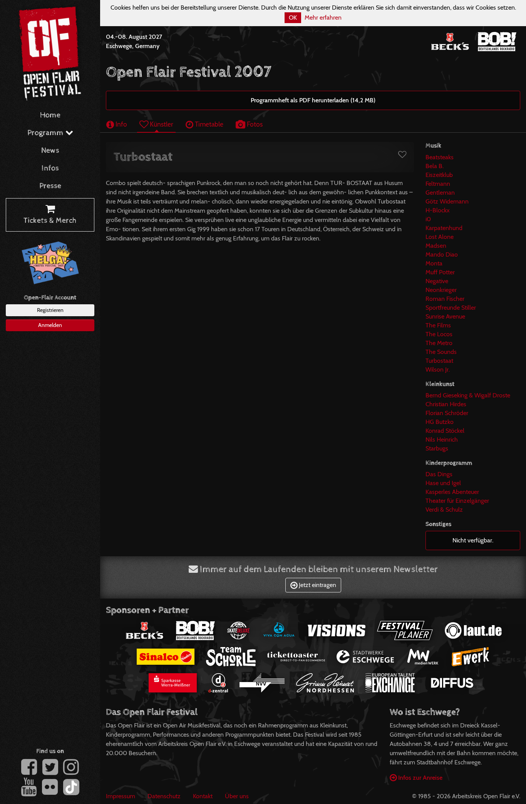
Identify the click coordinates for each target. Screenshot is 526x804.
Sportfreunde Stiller (450, 307)
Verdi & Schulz (444, 509)
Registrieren (50, 310)
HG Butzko (439, 421)
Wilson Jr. (437, 369)
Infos (50, 168)
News (50, 150)
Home (50, 115)
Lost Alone (439, 236)
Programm (46, 132)
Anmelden (50, 325)
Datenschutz (164, 796)
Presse (50, 186)
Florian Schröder (446, 413)
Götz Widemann (447, 201)
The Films (438, 325)
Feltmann (437, 183)
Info (120, 124)
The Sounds (441, 351)
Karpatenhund (443, 228)
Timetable (208, 124)
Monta (433, 263)
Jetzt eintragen (316, 585)
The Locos (438, 334)
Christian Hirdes (445, 404)
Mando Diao (441, 254)
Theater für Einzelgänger (457, 500)
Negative (436, 281)
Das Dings (438, 474)
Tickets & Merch (50, 220)
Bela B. (434, 166)
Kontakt (203, 796)
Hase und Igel (443, 483)
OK (293, 17)
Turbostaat (439, 360)
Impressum (120, 796)
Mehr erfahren (323, 17)
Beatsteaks (439, 157)
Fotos (254, 124)
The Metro (438, 343)
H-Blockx (437, 210)
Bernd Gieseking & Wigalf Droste (467, 395)
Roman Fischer (444, 298)
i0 (428, 219)
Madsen (435, 245)
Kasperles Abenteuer (452, 491)
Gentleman (440, 192)
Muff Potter (440, 272)
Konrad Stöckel (444, 430)
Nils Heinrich (441, 439)
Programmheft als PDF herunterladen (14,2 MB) (313, 100)
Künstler (160, 124)
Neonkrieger (441, 290)
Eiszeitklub (439, 174)
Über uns (237, 796)
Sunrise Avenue (445, 316)
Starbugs (436, 448)
